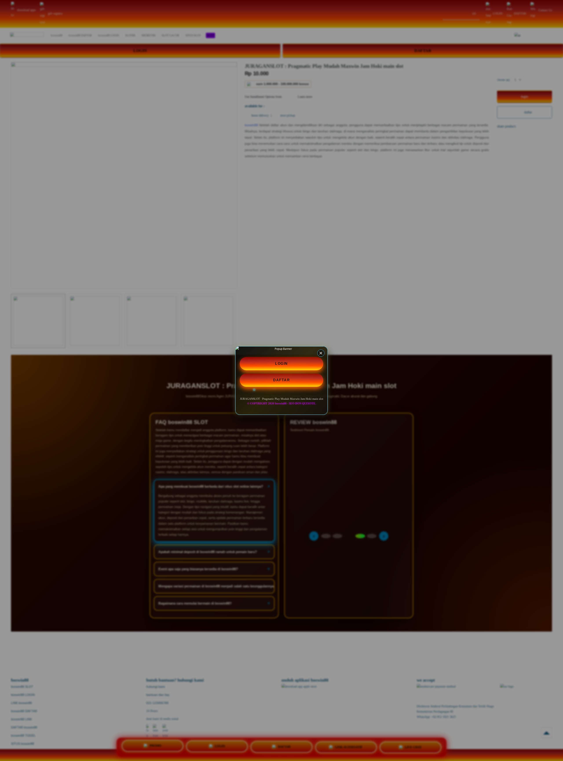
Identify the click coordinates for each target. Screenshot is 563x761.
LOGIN (281, 363)
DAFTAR (281, 380)
